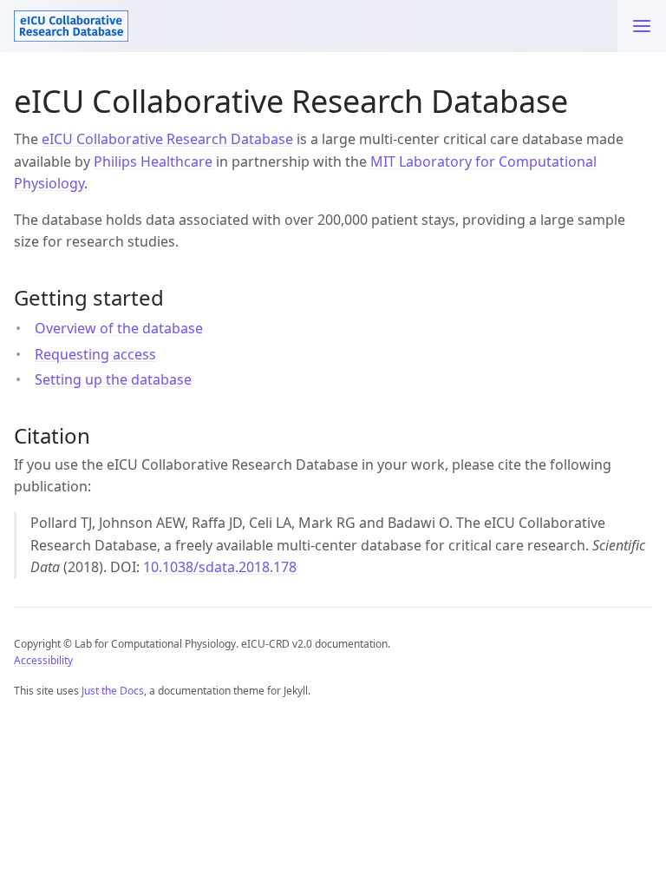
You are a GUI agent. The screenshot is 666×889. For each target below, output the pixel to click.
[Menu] (641, 26)
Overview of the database (119, 328)
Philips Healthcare (153, 161)
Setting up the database (113, 379)
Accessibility (43, 660)
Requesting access (95, 354)
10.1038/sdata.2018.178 (220, 566)
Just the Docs (113, 690)
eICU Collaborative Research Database (167, 138)
